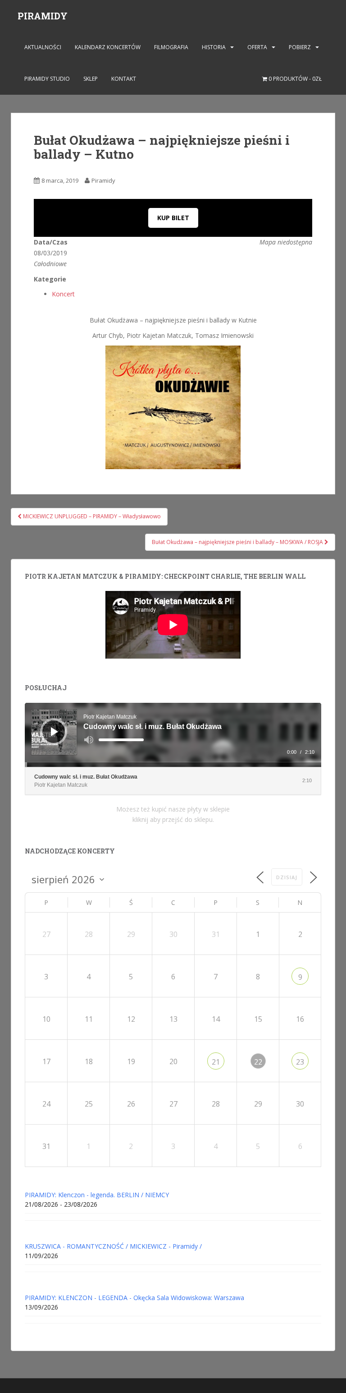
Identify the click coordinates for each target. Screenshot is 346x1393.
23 (300, 1062)
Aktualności (42, 47)
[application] (173, 735)
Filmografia (171, 47)
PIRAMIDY (43, 16)
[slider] (121, 739)
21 (216, 1062)
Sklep (90, 79)
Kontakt (123, 79)
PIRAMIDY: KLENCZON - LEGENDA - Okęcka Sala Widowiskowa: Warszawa (134, 1297)
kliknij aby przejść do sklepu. (173, 819)
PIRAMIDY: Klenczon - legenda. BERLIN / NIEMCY (97, 1194)
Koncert (63, 294)
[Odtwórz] (54, 731)
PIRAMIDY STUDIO (47, 79)
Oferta (257, 47)
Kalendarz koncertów (108, 47)
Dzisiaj (286, 877)
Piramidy (103, 180)
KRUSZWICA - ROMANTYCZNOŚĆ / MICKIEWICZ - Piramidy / (113, 1246)
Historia (214, 47)
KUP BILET (173, 217)
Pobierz (300, 47)
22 (258, 1062)
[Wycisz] (88, 739)
